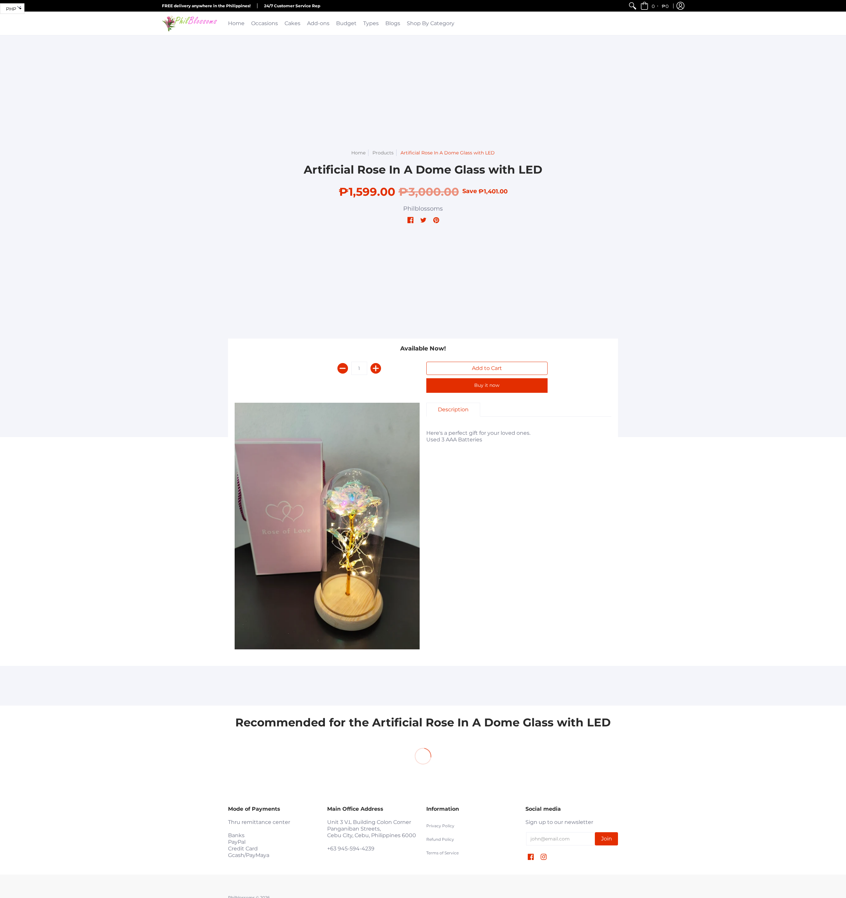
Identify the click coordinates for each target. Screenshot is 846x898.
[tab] (453, 410)
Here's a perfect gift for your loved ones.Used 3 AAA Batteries (478, 436)
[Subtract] (342, 368)
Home (358, 153)
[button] (655, 6)
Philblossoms (423, 208)
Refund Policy (440, 839)
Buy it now (486, 385)
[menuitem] (632, 6)
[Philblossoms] (190, 23)
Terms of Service (442, 852)
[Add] (375, 368)
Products (383, 153)
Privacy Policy (440, 825)
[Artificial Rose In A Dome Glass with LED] (327, 526)
